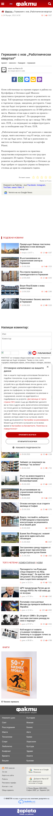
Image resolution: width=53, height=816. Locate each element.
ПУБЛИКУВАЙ (44, 353)
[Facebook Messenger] (26, 79)
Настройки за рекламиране (36, 420)
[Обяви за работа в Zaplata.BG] (26, 812)
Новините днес (8, 718)
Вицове (5, 761)
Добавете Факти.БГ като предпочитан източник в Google (39, 781)
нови (40, 563)
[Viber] (39, 79)
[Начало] (26, 4)
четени (13, 563)
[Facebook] (14, 79)
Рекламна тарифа (9, 783)
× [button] (47, 367)
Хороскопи (31, 741)
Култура (30, 746)
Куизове (30, 761)
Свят (4, 722)
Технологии (7, 737)
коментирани (27, 563)
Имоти (9, 12)
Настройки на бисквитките (23, 426)
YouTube (7, 187)
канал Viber (17, 187)
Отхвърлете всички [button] (27, 441)
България (30, 718)
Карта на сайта (8, 775)
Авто (28, 732)
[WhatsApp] (20, 79)
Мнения (29, 722)
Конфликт (6, 751)
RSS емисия (10, 768)
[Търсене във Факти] (49, 3)
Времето (6, 756)
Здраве (29, 751)
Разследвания (8, 727)
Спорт (4, 741)
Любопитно (7, 746)
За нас (4, 772)
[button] (27, 447)
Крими (29, 737)
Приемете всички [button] (27, 435)
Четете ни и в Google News (20, 192)
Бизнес (29, 727)
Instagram (41, 185)
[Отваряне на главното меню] (2, 3)
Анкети (29, 756)
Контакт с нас (7, 786)
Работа (5, 779)
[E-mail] (33, 79)
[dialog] (26, 408)
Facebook (31, 185)
